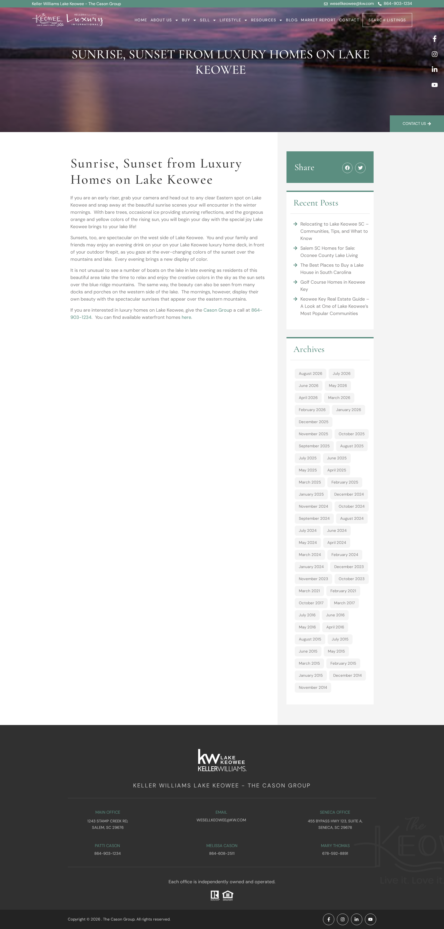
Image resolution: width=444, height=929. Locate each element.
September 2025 (314, 446)
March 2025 (310, 482)
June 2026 (308, 385)
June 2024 (337, 530)
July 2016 (307, 615)
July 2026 (341, 373)
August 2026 (310, 373)
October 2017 (311, 603)
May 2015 (336, 651)
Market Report (318, 20)
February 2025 (344, 482)
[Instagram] (434, 54)
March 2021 (309, 590)
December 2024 (349, 494)
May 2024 (308, 542)
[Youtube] (434, 84)
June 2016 (335, 615)
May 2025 (308, 470)
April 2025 (336, 470)
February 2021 (343, 590)
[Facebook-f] (434, 38)
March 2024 (310, 554)
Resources (263, 20)
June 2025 (337, 458)
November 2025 (313, 433)
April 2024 (336, 542)
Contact (349, 20)
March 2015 (309, 663)
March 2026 (339, 397)
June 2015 (308, 651)
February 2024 (344, 554)
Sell (205, 20)
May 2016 (307, 627)
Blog (292, 20)
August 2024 (352, 518)
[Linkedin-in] (434, 69)
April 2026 (308, 397)
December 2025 (313, 421)
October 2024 (352, 506)
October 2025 (352, 433)
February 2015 (343, 663)
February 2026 (312, 409)
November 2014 (313, 687)
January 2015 (311, 675)
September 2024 (314, 518)
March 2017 (344, 603)
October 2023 (352, 578)
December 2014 (347, 675)
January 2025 (311, 494)
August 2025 (352, 446)
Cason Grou (216, 310)
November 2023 (313, 578)
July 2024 (308, 530)
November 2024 (313, 506)
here (186, 317)
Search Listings (387, 20)
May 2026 (338, 385)
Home (141, 20)
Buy (186, 20)
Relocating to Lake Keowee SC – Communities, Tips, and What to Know (334, 231)
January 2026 (348, 409)
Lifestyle (230, 20)
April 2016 (335, 627)
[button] (347, 168)
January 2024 (311, 566)
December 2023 (349, 566)
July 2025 (308, 458)
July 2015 (340, 639)
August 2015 (310, 639)
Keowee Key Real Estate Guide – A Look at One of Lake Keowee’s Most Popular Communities (334, 306)
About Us (161, 20)
